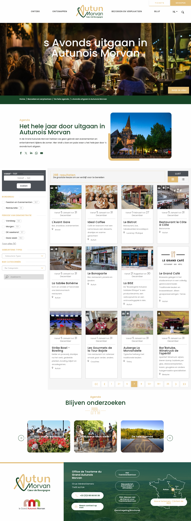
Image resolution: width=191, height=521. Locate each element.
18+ (159, 383)
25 (168, 383)
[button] (182, 12)
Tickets (159, 3)
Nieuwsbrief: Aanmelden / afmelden (127, 486)
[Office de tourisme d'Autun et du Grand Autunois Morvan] (89, 11)
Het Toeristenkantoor (127, 473)
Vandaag (13, 220)
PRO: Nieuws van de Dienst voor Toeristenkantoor (127, 499)
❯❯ (184, 383)
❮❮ (96, 383)
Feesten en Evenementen (22, 202)
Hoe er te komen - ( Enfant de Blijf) (168, 502)
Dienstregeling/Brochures (127, 510)
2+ (119, 383)
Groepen (181, 3)
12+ (149, 383)
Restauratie (14, 207)
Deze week (14, 237)
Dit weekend (14, 232)
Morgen (12, 226)
